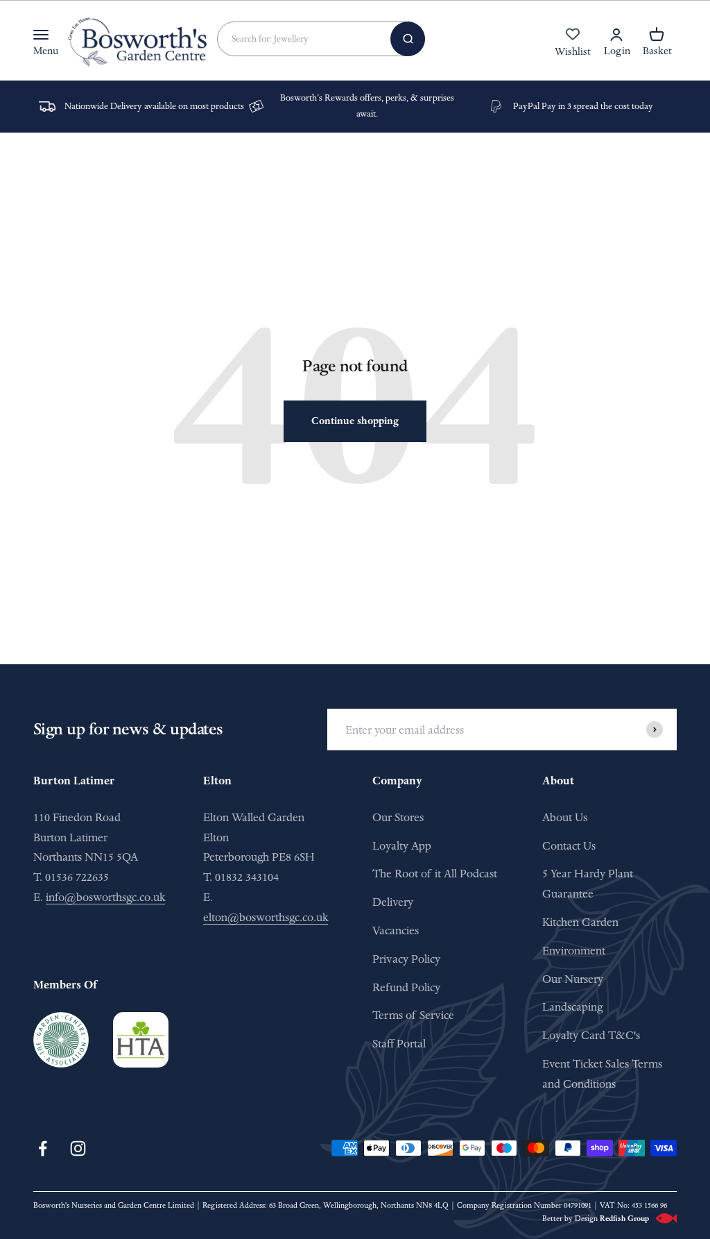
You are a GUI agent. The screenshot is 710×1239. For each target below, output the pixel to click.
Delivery (392, 902)
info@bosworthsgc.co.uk (105, 897)
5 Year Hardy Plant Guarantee (587, 883)
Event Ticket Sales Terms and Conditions (602, 1073)
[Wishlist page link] (573, 41)
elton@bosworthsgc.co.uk (265, 917)
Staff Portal (399, 1043)
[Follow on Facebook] (42, 1148)
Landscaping (572, 1007)
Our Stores (398, 817)
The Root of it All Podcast (434, 873)
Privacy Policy (406, 959)
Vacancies (395, 930)
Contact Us (569, 845)
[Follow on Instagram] (78, 1148)
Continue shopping (355, 421)
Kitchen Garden (580, 922)
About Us (564, 817)
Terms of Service (413, 1015)
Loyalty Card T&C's (591, 1035)
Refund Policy (406, 987)
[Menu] (41, 34)
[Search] (407, 39)
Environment (573, 950)
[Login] (616, 34)
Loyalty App (401, 845)
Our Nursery (572, 979)
